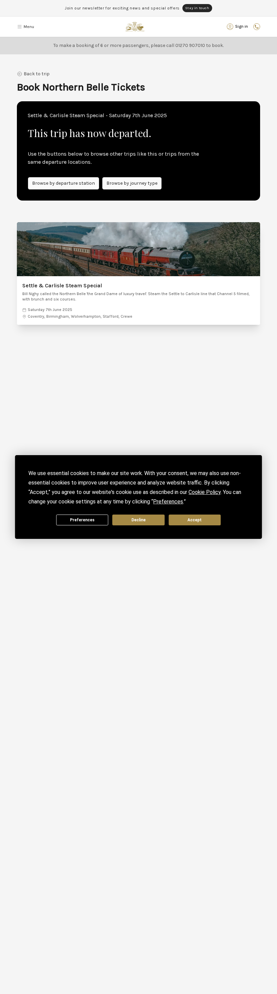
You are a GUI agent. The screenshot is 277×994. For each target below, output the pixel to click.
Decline (138, 520)
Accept (194, 520)
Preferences (82, 520)
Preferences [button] (168, 501)
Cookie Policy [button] (204, 492)
